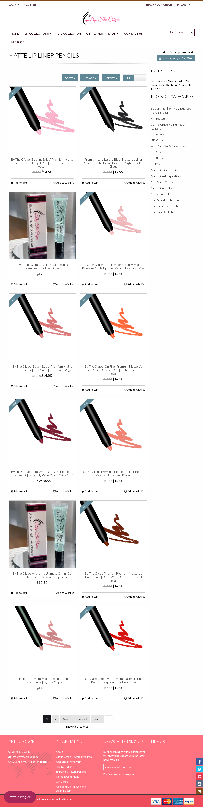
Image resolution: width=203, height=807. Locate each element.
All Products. (158, 118)
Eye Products (159, 134)
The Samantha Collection (166, 206)
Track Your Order (159, 4)
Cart (184, 4)
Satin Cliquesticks (161, 188)
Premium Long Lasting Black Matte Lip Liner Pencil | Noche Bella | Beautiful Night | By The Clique (113, 163)
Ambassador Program (68, 761)
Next (66, 719)
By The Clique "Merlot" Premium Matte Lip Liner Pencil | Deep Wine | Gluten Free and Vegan (113, 577)
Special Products (160, 194)
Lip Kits (155, 164)
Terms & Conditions (67, 776)
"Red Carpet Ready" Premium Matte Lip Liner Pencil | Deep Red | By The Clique (113, 680)
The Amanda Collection (165, 200)
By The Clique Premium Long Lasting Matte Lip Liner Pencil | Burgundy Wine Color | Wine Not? (42, 473)
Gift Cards (94, 33)
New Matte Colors (162, 182)
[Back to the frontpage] (164, 52)
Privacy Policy (64, 766)
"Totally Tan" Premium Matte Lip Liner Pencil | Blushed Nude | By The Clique (42, 680)
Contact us (133, 33)
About (59, 751)
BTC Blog (18, 42)
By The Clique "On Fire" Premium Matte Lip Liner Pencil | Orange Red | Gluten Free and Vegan (113, 370)
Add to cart (20, 182)
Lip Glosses (158, 158)
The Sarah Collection (163, 212)
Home (15, 33)
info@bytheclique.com (25, 756)
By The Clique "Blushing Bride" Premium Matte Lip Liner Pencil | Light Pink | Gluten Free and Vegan (42, 163)
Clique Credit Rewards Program (74, 756)
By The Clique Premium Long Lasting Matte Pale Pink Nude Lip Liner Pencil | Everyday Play (113, 266)
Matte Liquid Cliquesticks (166, 176)
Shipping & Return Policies (71, 771)
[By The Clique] (101, 17)
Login (12, 4)
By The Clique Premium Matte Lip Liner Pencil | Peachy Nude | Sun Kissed (113, 473)
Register (30, 4)
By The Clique (39, 799)
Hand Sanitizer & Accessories (168, 146)
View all (81, 719)
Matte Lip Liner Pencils (164, 170)
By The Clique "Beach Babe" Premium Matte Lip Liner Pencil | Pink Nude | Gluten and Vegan (42, 368)
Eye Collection (69, 33)
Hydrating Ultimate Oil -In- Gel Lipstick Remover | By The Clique (42, 266)
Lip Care (156, 152)
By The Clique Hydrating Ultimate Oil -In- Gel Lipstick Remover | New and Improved (42, 575)
